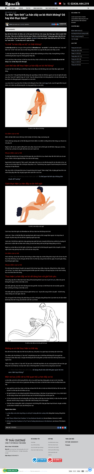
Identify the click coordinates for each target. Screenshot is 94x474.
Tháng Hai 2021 (75, 59)
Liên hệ (49, 454)
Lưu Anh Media (43, 471)
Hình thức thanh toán (53, 444)
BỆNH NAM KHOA (38, 8)
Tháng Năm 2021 (75, 56)
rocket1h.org (27, 471)
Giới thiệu (12, 8)
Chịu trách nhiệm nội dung (37, 450)
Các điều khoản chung (53, 442)
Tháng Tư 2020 (75, 62)
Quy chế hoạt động (35, 444)
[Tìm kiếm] (88, 8)
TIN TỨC (28, 8)
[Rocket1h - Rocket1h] (12, 4)
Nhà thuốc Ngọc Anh (52, 8)
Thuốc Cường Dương (76, 36)
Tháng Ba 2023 (75, 47)
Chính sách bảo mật (52, 452)
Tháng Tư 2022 (75, 53)
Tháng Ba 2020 (75, 65)
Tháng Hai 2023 (75, 50)
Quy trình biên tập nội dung (37, 447)
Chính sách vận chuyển (53, 447)
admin (10, 24)
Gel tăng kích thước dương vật (79, 33)
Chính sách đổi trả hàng (53, 449)
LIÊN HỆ (21, 8)
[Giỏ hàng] (64, 3)
